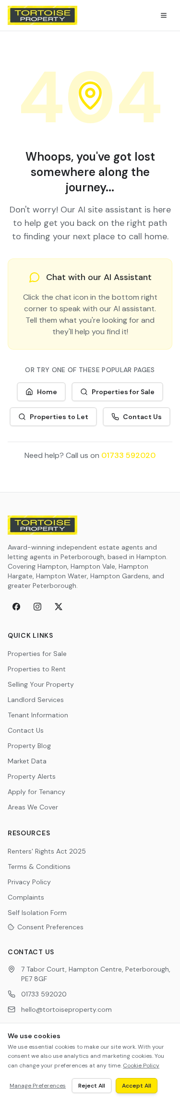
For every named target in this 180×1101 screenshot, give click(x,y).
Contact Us (142, 416)
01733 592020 (128, 455)
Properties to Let (59, 416)
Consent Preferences (50, 927)
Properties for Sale (123, 391)
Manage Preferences (38, 1085)
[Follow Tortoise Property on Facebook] (16, 606)
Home (47, 391)
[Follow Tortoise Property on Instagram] (37, 606)
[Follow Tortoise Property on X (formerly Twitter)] (58, 606)
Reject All (91, 1085)
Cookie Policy (141, 1065)
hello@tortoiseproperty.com (66, 1009)
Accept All (136, 1085)
